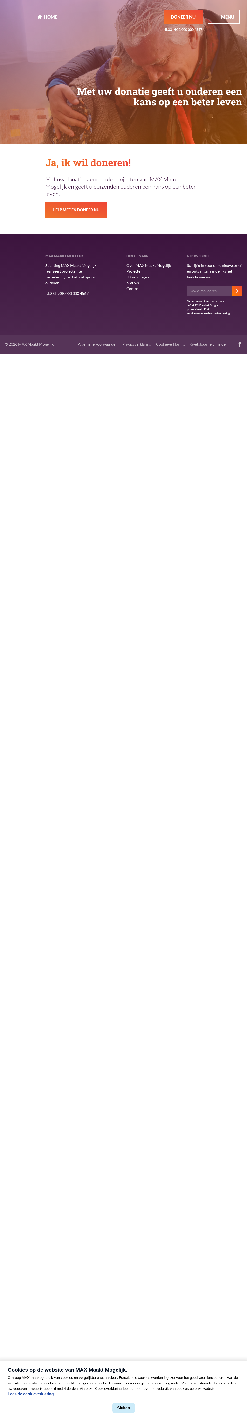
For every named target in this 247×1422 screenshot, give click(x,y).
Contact (133, 288)
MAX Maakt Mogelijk (19, 17)
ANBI (14, 284)
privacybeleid (195, 309)
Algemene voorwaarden (97, 344)
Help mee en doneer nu (76, 209)
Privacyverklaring (136, 344)
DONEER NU (183, 16)
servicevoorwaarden (199, 313)
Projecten (134, 271)
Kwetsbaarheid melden (208, 344)
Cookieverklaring (170, 344)
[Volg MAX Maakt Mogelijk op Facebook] (239, 344)
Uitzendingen (137, 277)
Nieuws (132, 282)
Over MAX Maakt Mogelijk (148, 265)
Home (50, 16)
